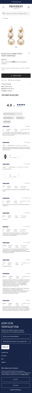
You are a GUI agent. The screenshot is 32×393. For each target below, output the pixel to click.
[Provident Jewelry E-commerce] (16, 7)
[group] (16, 35)
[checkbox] (7, 121)
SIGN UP (5, 347)
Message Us (18, 2)
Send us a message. (16, 80)
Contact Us (4, 352)
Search (3, 362)
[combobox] (15, 341)
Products (5, 18)
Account (3, 355)
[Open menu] (3, 7)
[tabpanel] (16, 213)
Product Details (6, 84)
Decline (15, 385)
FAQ (2, 359)
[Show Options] (29, 341)
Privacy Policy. (25, 374)
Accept (15, 379)
